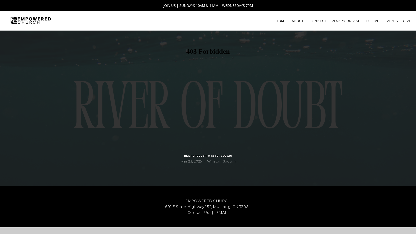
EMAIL (222, 212)
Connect (318, 21)
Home (281, 21)
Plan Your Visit (346, 21)
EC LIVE (372, 21)
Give (407, 21)
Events (391, 21)
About (298, 21)
